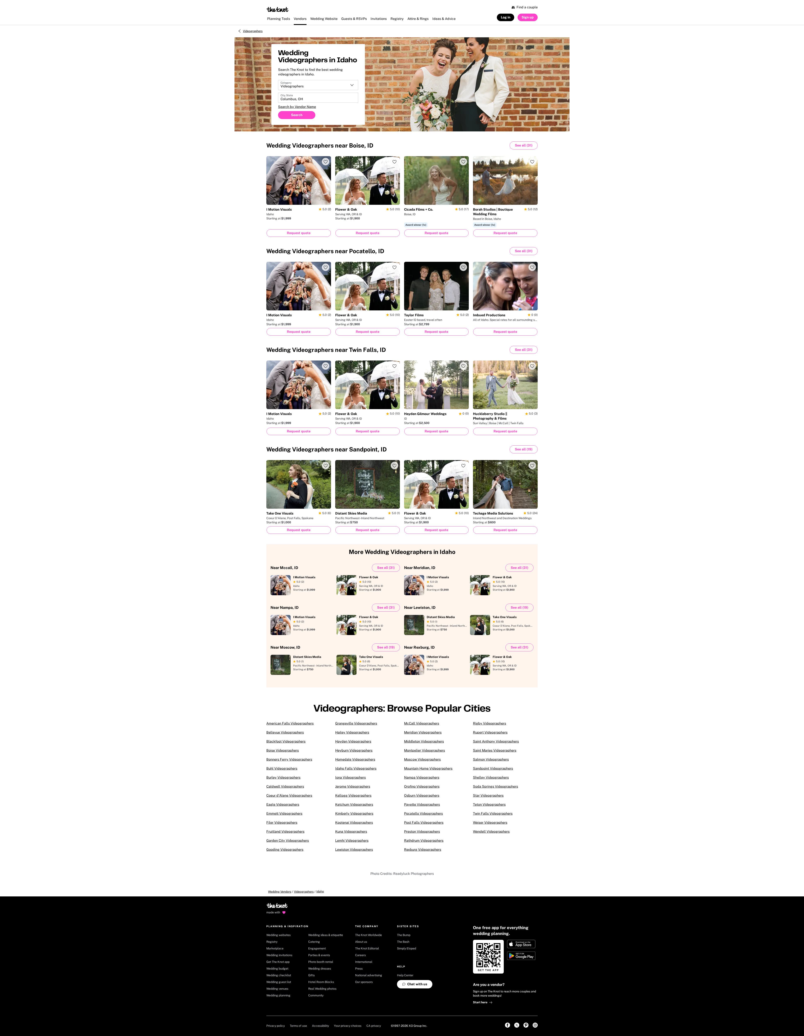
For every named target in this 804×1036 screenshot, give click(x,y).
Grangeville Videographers (356, 723)
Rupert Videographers (490, 732)
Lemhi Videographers (351, 841)
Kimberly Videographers (354, 814)
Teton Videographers (489, 804)
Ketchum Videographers (354, 804)
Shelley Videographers (491, 777)
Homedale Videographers (355, 759)
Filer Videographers (281, 823)
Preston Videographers (422, 832)
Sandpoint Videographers (493, 768)
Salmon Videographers (491, 759)
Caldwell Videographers (285, 786)
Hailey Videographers (352, 732)
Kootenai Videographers (354, 823)
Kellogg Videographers (353, 795)
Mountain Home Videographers (428, 768)
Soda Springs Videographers (495, 786)
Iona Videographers (350, 777)
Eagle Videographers (282, 804)
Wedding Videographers (319, 145)
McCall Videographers (421, 723)
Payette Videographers (422, 804)
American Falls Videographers (290, 723)
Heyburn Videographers (353, 750)
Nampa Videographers (421, 777)
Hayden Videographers (353, 741)
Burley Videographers (283, 777)
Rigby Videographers (489, 723)
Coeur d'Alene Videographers (289, 795)
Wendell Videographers (491, 832)
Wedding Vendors (279, 891)
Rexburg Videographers (422, 850)
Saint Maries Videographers (494, 750)
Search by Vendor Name (297, 107)
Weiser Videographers (490, 823)
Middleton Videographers (424, 741)
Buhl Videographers (281, 768)
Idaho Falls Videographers (355, 768)
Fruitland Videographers (285, 832)
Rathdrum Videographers (423, 841)
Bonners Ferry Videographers (289, 759)
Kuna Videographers (351, 832)
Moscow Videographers (422, 759)
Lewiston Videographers (354, 850)
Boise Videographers (282, 750)
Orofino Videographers (421, 786)
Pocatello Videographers (423, 814)
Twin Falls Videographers (493, 814)
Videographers (253, 31)
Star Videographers (488, 795)
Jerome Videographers (352, 786)
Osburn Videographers (421, 795)
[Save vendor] (325, 161)
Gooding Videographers (284, 850)
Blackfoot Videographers (285, 741)
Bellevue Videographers (285, 732)
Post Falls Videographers (423, 823)
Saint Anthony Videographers (496, 741)
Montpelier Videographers (424, 750)
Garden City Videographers (287, 841)
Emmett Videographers (284, 814)
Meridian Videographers (423, 732)
